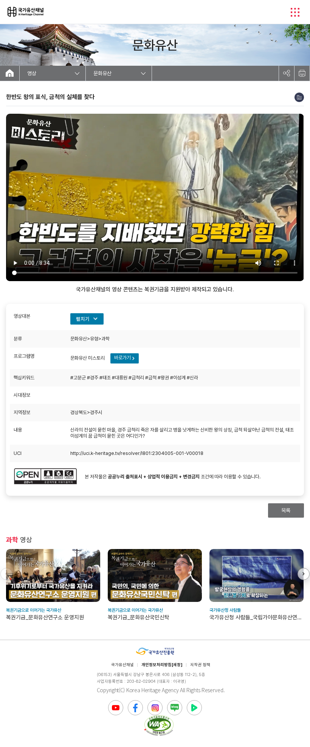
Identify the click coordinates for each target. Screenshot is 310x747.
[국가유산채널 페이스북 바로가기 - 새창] (135, 708)
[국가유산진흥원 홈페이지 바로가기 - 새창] (155, 652)
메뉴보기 (294, 12)
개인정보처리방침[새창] (162, 664)
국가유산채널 (122, 664)
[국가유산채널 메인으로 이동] (9, 73)
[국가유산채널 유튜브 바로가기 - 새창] (115, 708)
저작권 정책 (200, 664)
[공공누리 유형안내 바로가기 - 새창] (45, 477)
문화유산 (102, 73)
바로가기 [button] (122, 357)
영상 (31, 73)
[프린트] (302, 73)
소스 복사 (299, 97)
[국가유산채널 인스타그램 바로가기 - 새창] (155, 708)
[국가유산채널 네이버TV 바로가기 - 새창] (194, 708)
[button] (304, 574)
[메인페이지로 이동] (25, 11)
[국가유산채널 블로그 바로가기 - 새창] (174, 708)
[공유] (286, 73)
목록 (285, 510)
